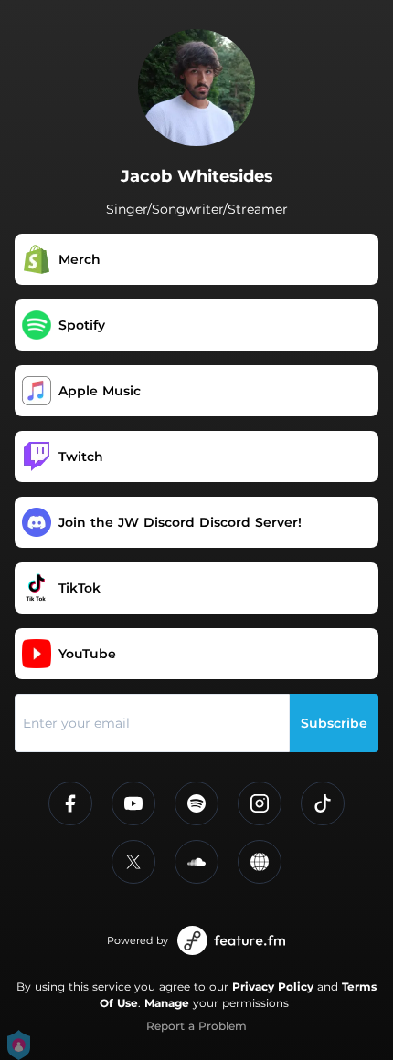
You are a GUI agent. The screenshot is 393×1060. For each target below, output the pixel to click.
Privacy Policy (272, 986)
